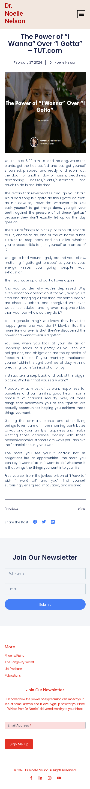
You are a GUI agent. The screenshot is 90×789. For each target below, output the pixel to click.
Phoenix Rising (14, 655)
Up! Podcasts (13, 669)
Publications (13, 675)
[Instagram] (50, 778)
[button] (81, 14)
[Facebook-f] (31, 778)
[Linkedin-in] (40, 778)
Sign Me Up (18, 744)
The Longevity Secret (19, 662)
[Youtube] (59, 778)
